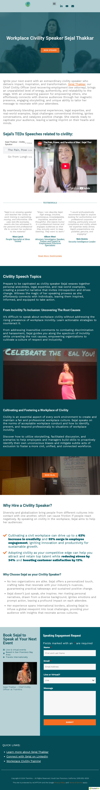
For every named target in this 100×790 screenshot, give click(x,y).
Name (48, 647)
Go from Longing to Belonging (17, 156)
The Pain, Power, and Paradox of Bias (17, 149)
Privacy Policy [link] (60, 783)
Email (48, 661)
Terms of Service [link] (75, 783)
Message (48, 688)
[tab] (18, 150)
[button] (54, 4)
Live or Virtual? (52, 674)
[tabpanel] (65, 166)
